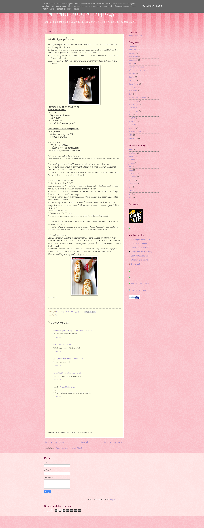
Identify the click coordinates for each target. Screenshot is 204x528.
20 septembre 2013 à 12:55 (72, 373)
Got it (159, 6)
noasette (57, 373)
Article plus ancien (114, 443)
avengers (132, 46)
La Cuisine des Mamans (140, 247)
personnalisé (133, 111)
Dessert (58, 315)
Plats (130, 114)
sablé (131, 135)
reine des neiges (135, 131)
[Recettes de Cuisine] (137, 290)
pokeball (132, 118)
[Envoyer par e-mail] (86, 312)
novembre (133, 156)
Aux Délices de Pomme (62, 359)
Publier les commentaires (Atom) (69, 448)
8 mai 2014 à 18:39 (67, 387)
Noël (130, 94)
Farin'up (131, 77)
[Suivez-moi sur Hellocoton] (140, 283)
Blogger (113, 499)
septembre (133, 184)
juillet (131, 190)
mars (131, 149)
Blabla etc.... (133, 50)
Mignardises (133, 90)
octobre (132, 180)
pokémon (132, 121)
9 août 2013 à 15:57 (64, 344)
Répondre (57, 337)
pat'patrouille (133, 101)
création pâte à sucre (137, 70)
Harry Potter (134, 84)
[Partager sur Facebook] (92, 312)
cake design (133, 56)
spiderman (133, 138)
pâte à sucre (133, 108)
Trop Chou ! (135, 264)
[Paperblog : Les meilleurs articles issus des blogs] (134, 299)
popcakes (132, 128)
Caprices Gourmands (139, 243)
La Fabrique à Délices (79, 12)
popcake (132, 125)
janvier (131, 163)
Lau (54, 344)
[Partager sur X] (90, 312)
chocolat (132, 63)
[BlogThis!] (88, 312)
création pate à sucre (137, 67)
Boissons (132, 53)
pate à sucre (133, 104)
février (131, 160)
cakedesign (133, 60)
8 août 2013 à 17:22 (89, 330)
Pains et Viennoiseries (137, 97)
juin (130, 194)
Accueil (84, 443)
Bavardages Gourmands (140, 239)
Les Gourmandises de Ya (140, 256)
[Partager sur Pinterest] (95, 312)
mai (130, 166)
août (130, 187)
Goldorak (132, 80)
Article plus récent (55, 443)
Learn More (148, 6)
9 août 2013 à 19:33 (79, 359)
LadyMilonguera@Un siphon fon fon (67, 330)
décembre (132, 153)
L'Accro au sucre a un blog (141, 252)
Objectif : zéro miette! (139, 260)
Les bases (132, 87)
